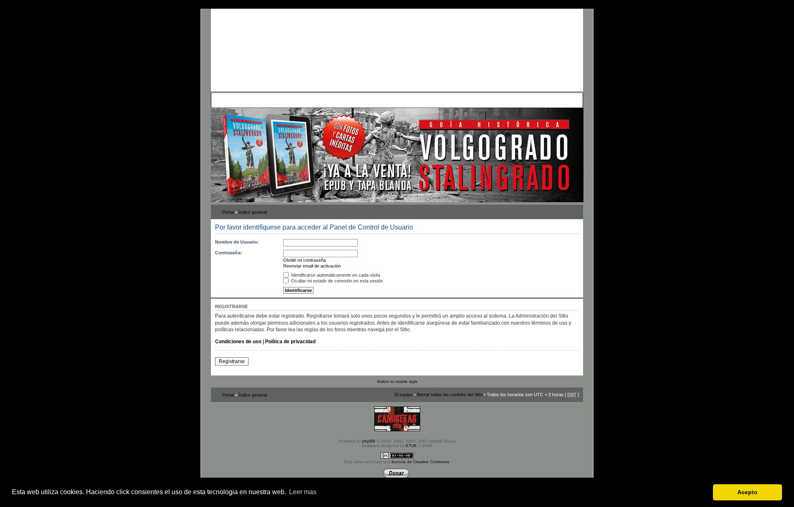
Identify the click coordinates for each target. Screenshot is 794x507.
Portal (228, 212)
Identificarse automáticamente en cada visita (335, 275)
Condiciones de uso (238, 341)
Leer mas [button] (302, 491)
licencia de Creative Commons (420, 461)
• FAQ (271, 100)
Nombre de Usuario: (237, 241)
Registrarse (232, 361)
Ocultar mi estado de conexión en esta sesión (336, 280)
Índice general (253, 212)
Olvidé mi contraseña (304, 260)
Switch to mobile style (397, 381)
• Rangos (331, 100)
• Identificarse (437, 100)
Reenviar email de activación (312, 265)
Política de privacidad (290, 341)
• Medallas (309, 100)
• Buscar (288, 100)
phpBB (368, 441)
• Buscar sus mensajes (367, 100)
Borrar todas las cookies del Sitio (450, 394)
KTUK (411, 445)
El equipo (404, 394)
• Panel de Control (244, 100)
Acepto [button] (747, 492)
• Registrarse (407, 100)
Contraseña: (228, 252)
